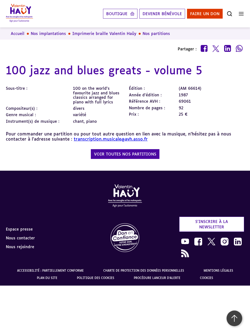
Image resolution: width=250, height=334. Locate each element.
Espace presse (19, 229)
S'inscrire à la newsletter (211, 224)
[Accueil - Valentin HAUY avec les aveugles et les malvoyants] (125, 196)
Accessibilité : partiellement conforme (50, 270)
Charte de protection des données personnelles (143, 270)
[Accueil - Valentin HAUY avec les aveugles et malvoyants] (19, 13)
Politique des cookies (95, 278)
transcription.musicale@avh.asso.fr (111, 139)
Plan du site (47, 278)
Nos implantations (48, 33)
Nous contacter (20, 237)
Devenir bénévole (162, 13)
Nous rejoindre (20, 246)
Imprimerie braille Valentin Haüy (104, 33)
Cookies (206, 278)
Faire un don (204, 13)
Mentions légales (218, 270)
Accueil (17, 33)
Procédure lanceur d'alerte (157, 278)
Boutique (116, 13)
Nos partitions (156, 33)
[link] (125, 238)
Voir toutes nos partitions (125, 154)
